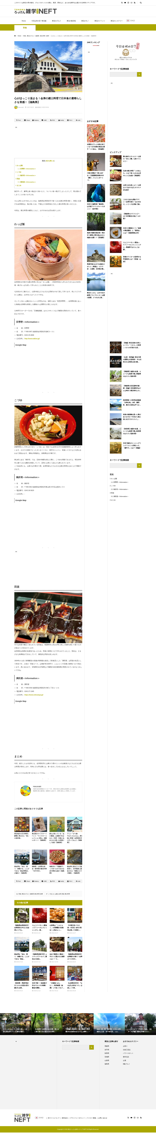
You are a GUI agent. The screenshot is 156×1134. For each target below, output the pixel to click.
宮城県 (107, 1057)
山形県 (107, 1060)
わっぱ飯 (19, 165)
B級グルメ (126, 1064)
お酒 (124, 1060)
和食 (25, 28)
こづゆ (18, 172)
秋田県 (107, 1053)
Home (24, 21)
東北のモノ (85, 21)
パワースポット (128, 1053)
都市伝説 (126, 1057)
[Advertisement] (48, 141)
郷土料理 (37, 894)
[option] (15, 1024)
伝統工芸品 (126, 1050)
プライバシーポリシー (77, 1118)
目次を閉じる (50, 161)
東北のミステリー (117, 21)
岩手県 (107, 1050)
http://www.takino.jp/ (32, 338)
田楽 (17, 179)
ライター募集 (91, 1118)
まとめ (18, 185)
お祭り (125, 1046)
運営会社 (65, 1118)
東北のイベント (100, 21)
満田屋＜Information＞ (27, 182)
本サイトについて (54, 1118)
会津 (59, 894)
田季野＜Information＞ (27, 169)
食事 (41, 894)
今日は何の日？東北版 (39, 21)
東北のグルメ (56, 21)
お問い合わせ (102, 1118)
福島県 (32, 894)
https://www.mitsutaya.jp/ (33, 695)
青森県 (107, 1046)
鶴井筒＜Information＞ (27, 175)
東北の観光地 (71, 21)
